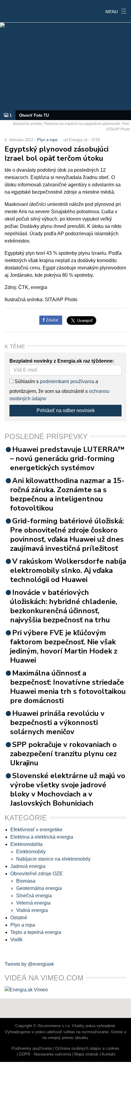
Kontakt (108, 1054)
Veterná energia (33, 903)
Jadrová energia (27, 866)
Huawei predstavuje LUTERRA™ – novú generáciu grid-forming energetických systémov (67, 458)
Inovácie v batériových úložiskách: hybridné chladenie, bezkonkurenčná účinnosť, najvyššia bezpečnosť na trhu (63, 606)
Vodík (16, 939)
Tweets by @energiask (29, 964)
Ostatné (18, 917)
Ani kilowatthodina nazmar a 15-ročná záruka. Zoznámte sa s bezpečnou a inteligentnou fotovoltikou (67, 494)
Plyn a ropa (47, 139)
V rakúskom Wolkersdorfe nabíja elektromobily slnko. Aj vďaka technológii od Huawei (68, 570)
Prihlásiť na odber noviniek (66, 410)
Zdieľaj (18, 10)
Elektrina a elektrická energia (41, 837)
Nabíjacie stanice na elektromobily (53, 859)
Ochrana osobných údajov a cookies (87, 1048)
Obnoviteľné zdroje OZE (36, 873)
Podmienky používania (32, 1048)
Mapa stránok (86, 1054)
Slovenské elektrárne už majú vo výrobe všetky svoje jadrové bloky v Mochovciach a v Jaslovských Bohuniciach (67, 789)
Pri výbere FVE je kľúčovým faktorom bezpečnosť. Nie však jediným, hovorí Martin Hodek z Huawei (63, 646)
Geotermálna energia (39, 888)
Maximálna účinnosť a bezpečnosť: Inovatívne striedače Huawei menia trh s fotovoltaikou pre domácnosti (68, 686)
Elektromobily (31, 851)
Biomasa (25, 881)
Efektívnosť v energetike (36, 829)
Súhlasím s (26, 381)
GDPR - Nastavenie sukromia (45, 1054)
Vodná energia (32, 910)
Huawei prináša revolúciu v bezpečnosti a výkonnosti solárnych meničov (57, 722)
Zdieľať (51, 320)
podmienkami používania (67, 381)
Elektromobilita (26, 844)
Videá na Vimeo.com (44, 978)
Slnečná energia (34, 895)
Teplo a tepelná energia (35, 932)
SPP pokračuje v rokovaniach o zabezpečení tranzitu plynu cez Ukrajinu (63, 753)
